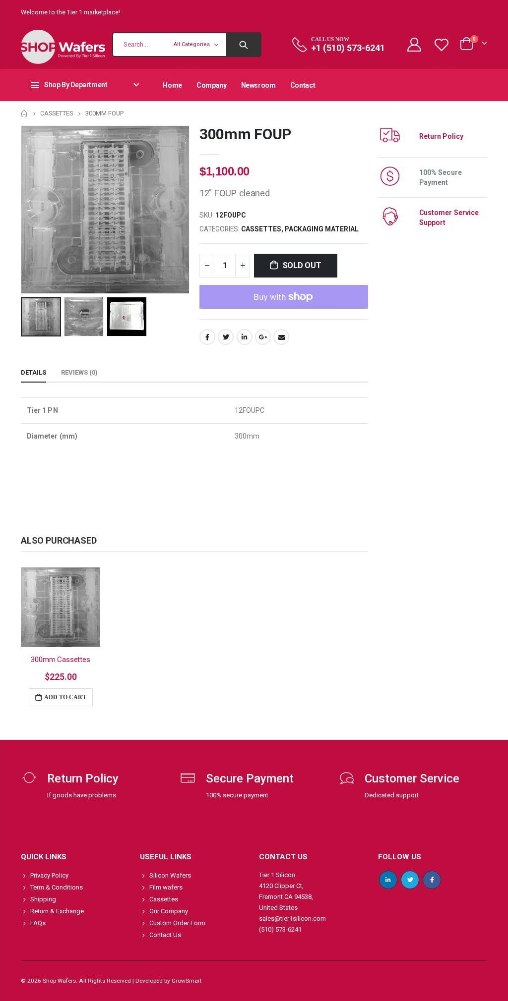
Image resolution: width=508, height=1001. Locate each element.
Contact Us (165, 935)
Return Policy (441, 136)
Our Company (168, 911)
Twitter (226, 337)
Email (281, 337)
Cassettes (56, 113)
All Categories (192, 44)
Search (243, 44)
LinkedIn (245, 337)
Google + (263, 337)
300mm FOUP (245, 134)
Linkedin (388, 880)
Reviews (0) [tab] (79, 372)
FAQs (38, 923)
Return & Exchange (57, 911)
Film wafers (166, 887)
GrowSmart (187, 980)
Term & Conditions (56, 887)
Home (24, 113)
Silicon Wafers (170, 875)
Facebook (207, 337)
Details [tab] (33, 372)
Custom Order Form (177, 923)
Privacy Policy (49, 875)
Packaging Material (322, 229)
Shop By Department (76, 85)
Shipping (43, 899)
